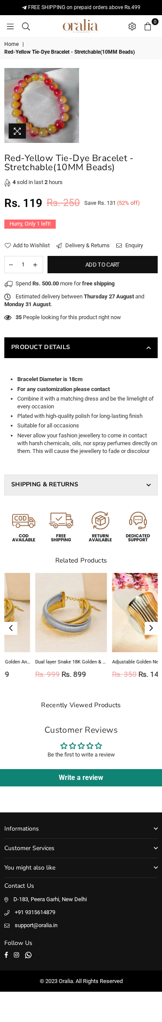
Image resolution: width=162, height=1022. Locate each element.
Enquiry (133, 245)
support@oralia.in (36, 925)
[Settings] (132, 25)
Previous (10, 628)
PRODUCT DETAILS (40, 347)
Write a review (81, 777)
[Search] (26, 25)
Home (11, 44)
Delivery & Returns (87, 245)
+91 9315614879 (35, 912)
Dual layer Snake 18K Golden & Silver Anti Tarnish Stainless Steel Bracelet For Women (43, 662)
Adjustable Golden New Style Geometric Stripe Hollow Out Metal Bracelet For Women (120, 662)
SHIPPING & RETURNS (44, 484)
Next (151, 628)
